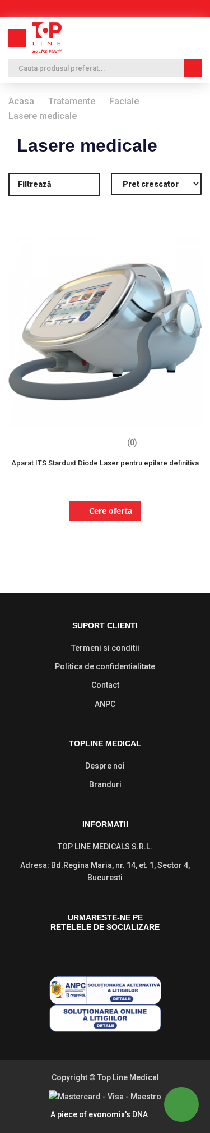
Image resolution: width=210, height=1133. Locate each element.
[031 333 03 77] (155, 38)
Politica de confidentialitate (105, 666)
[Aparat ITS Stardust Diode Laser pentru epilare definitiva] (105, 425)
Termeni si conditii (105, 647)
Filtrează (34, 184)
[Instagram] (103, 953)
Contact (105, 684)
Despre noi (105, 765)
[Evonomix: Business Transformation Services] (154, 1115)
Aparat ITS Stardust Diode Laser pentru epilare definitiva (105, 463)
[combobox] (105, 68)
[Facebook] (82, 953)
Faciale (124, 101)
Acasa (21, 101)
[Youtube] (125, 953)
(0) (132, 442)
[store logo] (47, 37)
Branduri (105, 784)
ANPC (105, 704)
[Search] (193, 68)
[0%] (95, 443)
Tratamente (71, 101)
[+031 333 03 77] (181, 1104)
